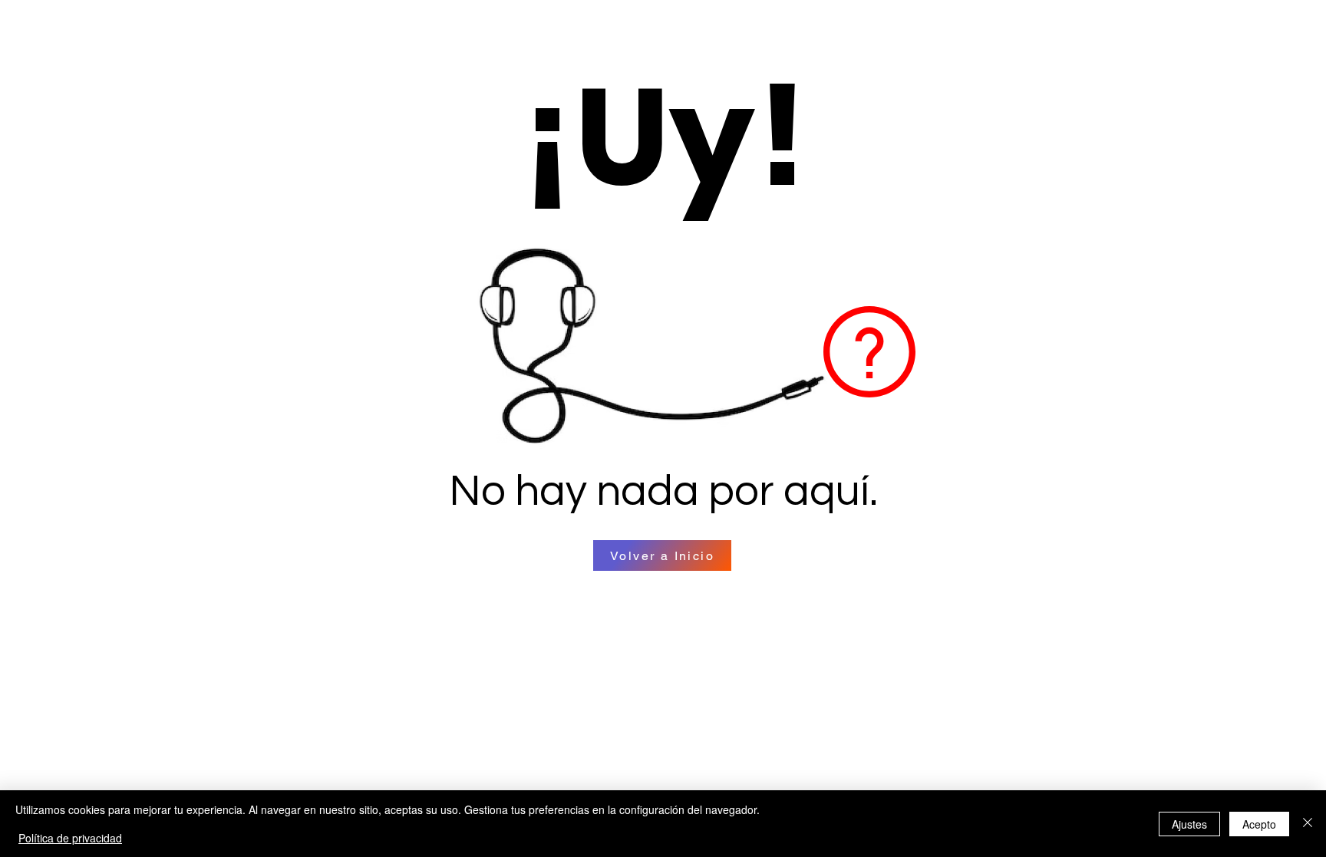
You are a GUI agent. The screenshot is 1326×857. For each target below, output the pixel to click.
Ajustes (1189, 824)
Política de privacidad (70, 837)
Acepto (1259, 824)
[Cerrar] (1307, 824)
